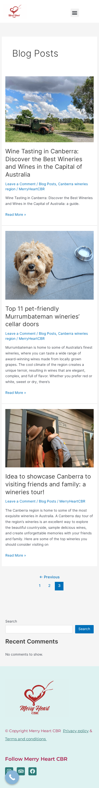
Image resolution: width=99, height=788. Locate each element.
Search (11, 621)
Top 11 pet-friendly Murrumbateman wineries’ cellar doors (42, 316)
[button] (75, 13)
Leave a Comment (20, 184)
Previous (49, 577)
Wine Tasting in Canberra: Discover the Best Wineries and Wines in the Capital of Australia (43, 163)
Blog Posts (47, 184)
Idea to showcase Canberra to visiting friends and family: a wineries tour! (48, 484)
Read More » (15, 214)
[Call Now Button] (12, 777)
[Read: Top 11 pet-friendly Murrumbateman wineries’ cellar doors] (49, 265)
